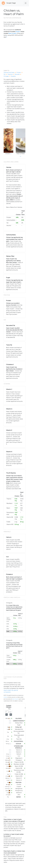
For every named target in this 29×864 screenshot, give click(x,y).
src (11, 153)
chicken (18, 31)
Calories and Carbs (9, 72)
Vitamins (10, 74)
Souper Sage (11, 3)
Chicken (7, 153)
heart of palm (12, 33)
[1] (6, 36)
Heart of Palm (20, 153)
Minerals (17, 74)
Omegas (6, 76)
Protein (19, 72)
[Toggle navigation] (25, 3)
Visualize (13, 76)
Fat (4, 74)
